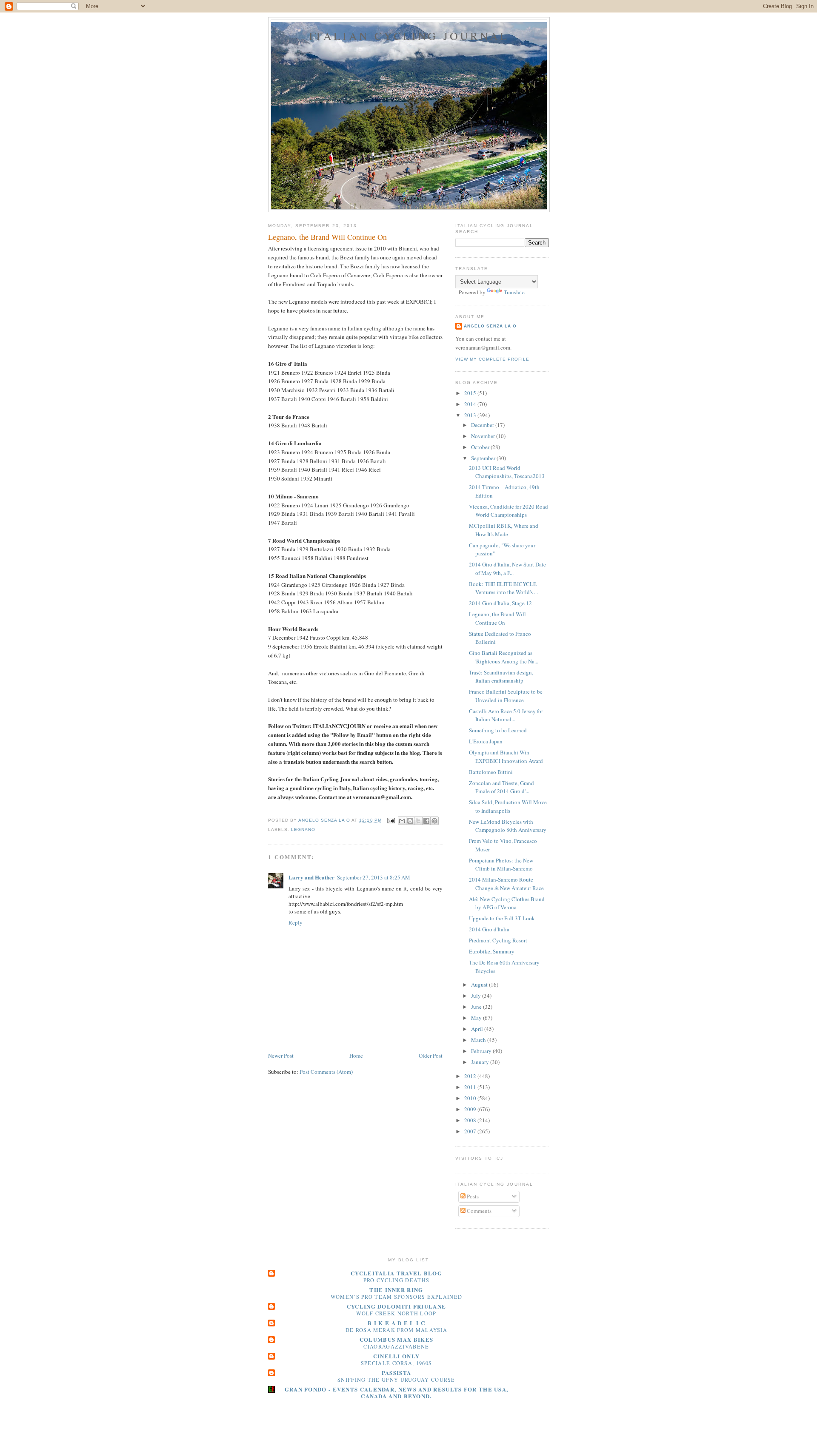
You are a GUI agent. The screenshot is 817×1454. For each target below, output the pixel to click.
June (477, 1006)
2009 (470, 1109)
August (480, 984)
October (481, 447)
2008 (470, 1120)
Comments (478, 1211)
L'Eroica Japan (486, 741)
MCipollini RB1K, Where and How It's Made (503, 530)
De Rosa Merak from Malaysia (396, 1329)
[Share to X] (418, 821)
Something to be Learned (498, 730)
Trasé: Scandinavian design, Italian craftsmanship (501, 677)
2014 (470, 404)
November (483, 436)
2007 (470, 1131)
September (484, 458)
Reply (296, 922)
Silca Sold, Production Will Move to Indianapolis (508, 806)
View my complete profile (492, 359)
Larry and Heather (311, 877)
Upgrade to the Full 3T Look (502, 918)
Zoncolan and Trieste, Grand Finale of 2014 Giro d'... (501, 787)
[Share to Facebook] (426, 821)
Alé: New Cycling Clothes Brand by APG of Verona (507, 903)
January (480, 1062)
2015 (470, 393)
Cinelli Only (396, 1356)
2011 (470, 1087)
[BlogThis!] (410, 821)
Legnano (303, 829)
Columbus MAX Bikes (396, 1339)
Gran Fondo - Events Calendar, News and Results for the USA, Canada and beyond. (396, 1392)
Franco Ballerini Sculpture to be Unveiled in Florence (506, 696)
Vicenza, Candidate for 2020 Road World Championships (508, 511)
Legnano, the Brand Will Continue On (497, 618)
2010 (470, 1098)
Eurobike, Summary (491, 951)
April (477, 1029)
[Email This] (402, 821)
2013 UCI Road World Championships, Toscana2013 (507, 472)
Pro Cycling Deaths (396, 1280)
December (483, 425)
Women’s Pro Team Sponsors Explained (397, 1296)
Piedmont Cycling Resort (498, 940)
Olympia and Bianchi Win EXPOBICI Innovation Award (506, 756)
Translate (514, 292)
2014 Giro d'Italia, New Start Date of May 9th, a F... (507, 569)
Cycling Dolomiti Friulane (396, 1306)
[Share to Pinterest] (434, 821)
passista (396, 1373)
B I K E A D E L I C (396, 1323)
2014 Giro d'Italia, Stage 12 (500, 603)
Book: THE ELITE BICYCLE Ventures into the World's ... (503, 588)
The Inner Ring (396, 1290)
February (482, 1051)
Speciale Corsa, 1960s (396, 1363)
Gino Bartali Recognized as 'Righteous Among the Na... (503, 657)
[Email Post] (390, 820)
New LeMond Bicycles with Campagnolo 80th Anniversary (507, 826)
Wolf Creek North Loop (396, 1313)
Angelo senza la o (490, 326)
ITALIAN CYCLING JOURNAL (409, 35)
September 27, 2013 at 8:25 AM (373, 877)
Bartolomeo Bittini (491, 772)
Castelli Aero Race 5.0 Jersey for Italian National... (506, 715)
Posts (472, 1196)
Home (356, 1055)
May (477, 1017)
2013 (470, 415)
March (479, 1040)
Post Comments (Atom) (326, 1072)
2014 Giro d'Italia (489, 929)
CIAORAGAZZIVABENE (396, 1346)
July (476, 995)
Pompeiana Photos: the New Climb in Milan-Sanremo (501, 864)
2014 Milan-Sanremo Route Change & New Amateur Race (506, 884)
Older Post (431, 1055)
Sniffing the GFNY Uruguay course (396, 1379)
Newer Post (281, 1055)
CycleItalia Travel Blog (396, 1273)
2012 (470, 1076)
